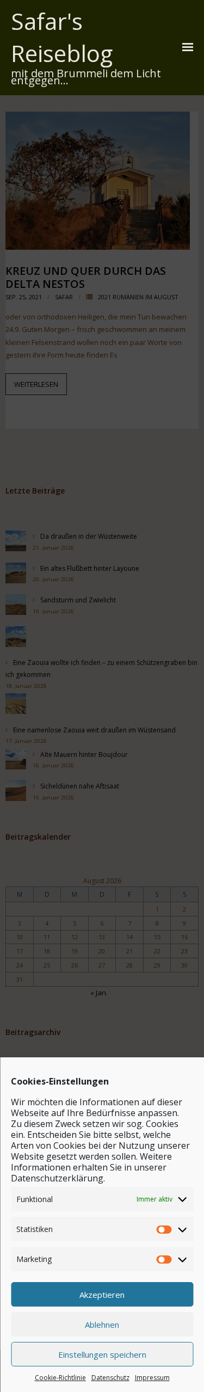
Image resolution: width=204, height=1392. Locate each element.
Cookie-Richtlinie (60, 1377)
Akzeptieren (102, 1294)
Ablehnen (102, 1324)
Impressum (152, 1377)
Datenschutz (110, 1377)
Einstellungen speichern (102, 1354)
